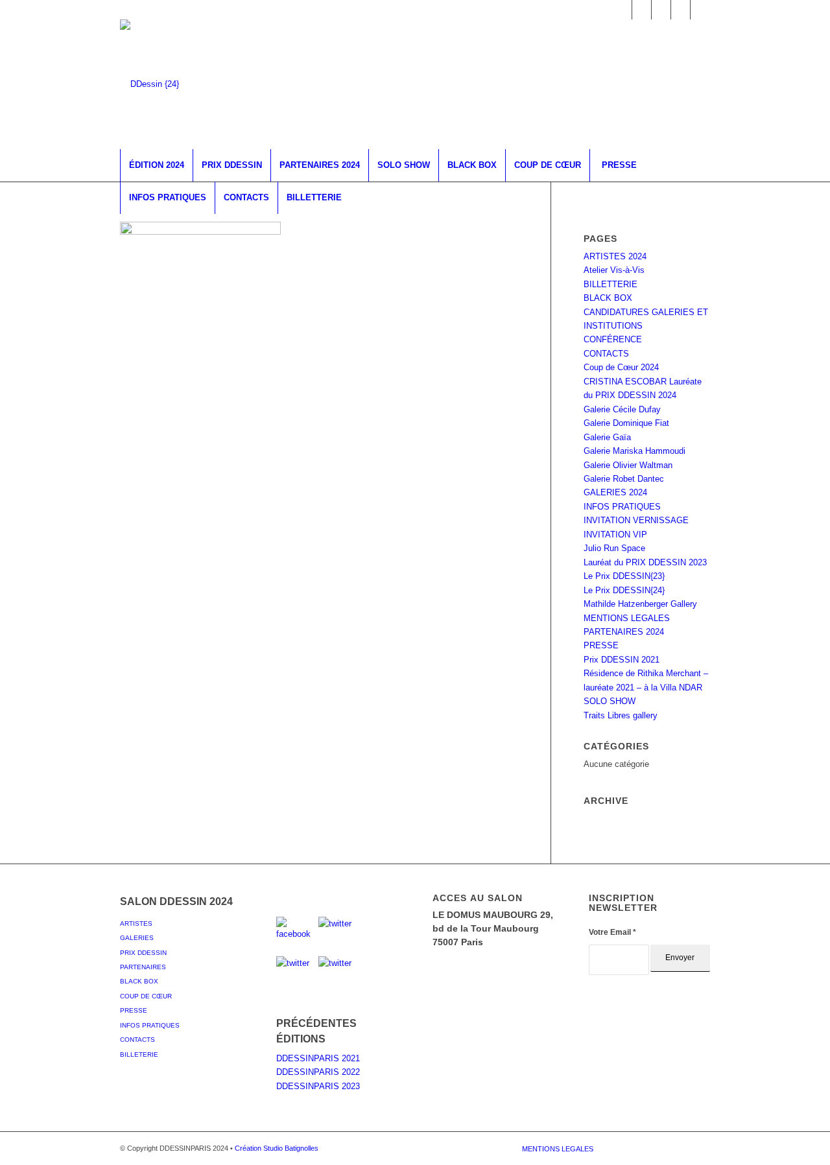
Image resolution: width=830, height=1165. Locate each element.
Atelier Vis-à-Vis (614, 270)
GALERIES (137, 937)
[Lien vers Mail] (700, 9)
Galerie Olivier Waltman (628, 465)
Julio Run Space (614, 548)
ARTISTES (136, 923)
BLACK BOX (608, 298)
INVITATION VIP (615, 534)
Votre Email (612, 932)
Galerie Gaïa (607, 437)
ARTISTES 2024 (615, 256)
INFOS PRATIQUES (622, 507)
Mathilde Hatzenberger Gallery (640, 604)
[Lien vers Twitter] (641, 9)
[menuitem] (156, 165)
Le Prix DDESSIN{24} (624, 590)
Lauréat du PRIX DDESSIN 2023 (645, 562)
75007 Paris (458, 942)
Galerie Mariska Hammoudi (634, 451)
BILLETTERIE (610, 284)
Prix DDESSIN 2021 (621, 660)
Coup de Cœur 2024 (621, 367)
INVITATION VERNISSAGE (636, 520)
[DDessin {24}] (149, 84)
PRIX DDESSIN (143, 952)
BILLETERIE (139, 1054)
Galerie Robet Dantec (624, 479)
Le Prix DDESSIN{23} (624, 576)
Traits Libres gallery (621, 715)
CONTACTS (606, 354)
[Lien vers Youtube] (680, 9)
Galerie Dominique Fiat (626, 423)
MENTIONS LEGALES (627, 618)
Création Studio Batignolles (276, 1148)
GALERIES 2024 (615, 492)
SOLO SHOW (609, 701)
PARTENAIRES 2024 (624, 632)
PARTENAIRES (143, 967)
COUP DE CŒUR (146, 996)
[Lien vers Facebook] (622, 9)
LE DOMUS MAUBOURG (486, 915)
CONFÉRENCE (613, 339)
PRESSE (601, 645)
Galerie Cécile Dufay (622, 409)
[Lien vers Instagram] (661, 9)
